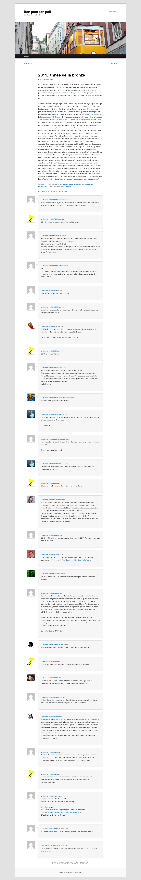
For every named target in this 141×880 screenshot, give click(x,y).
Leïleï (59, 678)
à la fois (41, 119)
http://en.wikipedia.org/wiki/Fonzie (79, 560)
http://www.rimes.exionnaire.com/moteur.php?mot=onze (61, 812)
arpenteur (60, 236)
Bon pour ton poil (37, 11)
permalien (68, 186)
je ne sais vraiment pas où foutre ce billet (69, 184)
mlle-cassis (61, 645)
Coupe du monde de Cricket (50, 117)
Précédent (28, 63)
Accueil (26, 56)
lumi (58, 307)
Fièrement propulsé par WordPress (70, 872)
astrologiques (74, 93)
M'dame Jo (60, 414)
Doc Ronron (61, 266)
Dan (58, 593)
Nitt (58, 717)
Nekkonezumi (61, 200)
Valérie (59, 500)
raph (58, 351)
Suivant (114, 63)
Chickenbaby (61, 439)
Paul (58, 554)
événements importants (93, 114)
